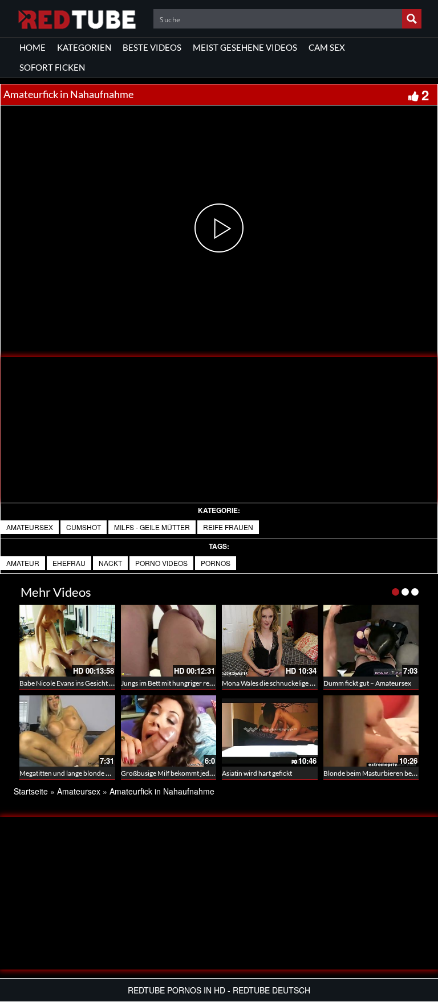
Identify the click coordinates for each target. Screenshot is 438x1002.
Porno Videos (161, 563)
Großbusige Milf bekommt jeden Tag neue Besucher (197, 773)
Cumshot (83, 527)
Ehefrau (69, 563)
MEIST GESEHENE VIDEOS (245, 47)
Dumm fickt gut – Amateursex (367, 683)
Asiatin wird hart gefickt (257, 773)
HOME (32, 47)
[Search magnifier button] (411, 18)
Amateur (22, 563)
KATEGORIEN (84, 47)
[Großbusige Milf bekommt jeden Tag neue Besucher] (169, 731)
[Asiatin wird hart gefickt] (270, 731)
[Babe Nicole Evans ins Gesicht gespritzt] (67, 641)
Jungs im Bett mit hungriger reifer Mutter (181, 683)
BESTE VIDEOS (152, 47)
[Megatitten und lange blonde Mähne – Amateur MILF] (67, 731)
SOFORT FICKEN (52, 67)
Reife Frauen (228, 527)
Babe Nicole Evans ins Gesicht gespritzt (77, 683)
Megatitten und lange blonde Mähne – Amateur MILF (97, 773)
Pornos (215, 563)
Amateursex (29, 527)
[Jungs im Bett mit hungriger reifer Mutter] (169, 641)
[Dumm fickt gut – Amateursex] (371, 641)
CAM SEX (327, 47)
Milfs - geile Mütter (152, 527)
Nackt (110, 563)
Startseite (31, 791)
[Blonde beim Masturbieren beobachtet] (371, 731)
